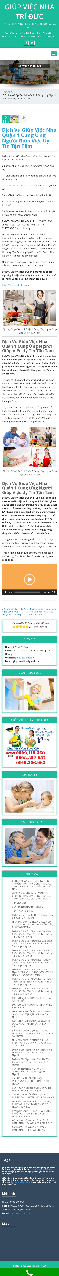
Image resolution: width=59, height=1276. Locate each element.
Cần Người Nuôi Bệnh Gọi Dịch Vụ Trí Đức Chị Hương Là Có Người (31, 1089)
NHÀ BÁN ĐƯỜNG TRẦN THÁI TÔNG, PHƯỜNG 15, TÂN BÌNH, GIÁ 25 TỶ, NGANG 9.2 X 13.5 (31, 1104)
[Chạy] (5, 592)
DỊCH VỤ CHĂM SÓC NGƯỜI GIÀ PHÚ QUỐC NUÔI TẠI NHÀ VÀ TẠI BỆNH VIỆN (31, 1024)
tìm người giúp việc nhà (21, 1182)
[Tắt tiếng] (49, 592)
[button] (29, 579)
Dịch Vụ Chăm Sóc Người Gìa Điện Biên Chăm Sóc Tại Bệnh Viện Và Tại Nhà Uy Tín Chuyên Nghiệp (32, 934)
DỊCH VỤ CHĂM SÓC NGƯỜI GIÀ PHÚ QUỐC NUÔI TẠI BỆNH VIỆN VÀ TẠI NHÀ (31, 1014)
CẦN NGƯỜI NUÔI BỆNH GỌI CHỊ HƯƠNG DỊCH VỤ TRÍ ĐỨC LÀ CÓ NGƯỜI (33, 1096)
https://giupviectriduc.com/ (16, 285)
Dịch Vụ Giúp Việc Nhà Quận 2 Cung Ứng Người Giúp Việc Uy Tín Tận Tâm (27, 613)
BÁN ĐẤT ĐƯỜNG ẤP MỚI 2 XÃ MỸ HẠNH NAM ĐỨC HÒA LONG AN (30, 1128)
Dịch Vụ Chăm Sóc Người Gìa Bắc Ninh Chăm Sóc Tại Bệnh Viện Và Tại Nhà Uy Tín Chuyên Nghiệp (32, 963)
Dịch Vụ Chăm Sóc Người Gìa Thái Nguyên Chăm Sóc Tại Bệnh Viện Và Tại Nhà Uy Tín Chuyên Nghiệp (32, 972)
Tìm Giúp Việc (19, 902)
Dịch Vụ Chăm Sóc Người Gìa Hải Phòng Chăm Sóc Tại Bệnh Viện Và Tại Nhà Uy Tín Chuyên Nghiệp (32, 982)
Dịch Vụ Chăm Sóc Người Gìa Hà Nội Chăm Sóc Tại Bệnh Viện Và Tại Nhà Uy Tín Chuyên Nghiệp (32, 991)
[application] (29, 579)
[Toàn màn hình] (53, 592)
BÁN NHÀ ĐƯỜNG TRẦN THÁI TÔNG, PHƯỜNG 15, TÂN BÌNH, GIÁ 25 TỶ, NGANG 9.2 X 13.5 (31, 1114)
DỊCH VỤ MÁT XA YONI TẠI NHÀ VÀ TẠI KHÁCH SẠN (32, 1006)
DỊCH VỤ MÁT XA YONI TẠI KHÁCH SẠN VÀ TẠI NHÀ (32, 999)
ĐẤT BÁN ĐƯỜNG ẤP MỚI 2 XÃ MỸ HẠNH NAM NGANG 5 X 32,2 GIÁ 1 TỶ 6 (32, 1122)
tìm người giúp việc (39, 1169)
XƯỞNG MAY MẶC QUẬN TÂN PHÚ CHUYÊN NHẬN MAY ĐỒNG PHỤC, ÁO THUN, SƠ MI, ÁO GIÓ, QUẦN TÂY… (31, 896)
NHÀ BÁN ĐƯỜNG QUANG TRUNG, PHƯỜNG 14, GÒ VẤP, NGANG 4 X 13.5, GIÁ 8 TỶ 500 (32, 1043)
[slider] (27, 592)
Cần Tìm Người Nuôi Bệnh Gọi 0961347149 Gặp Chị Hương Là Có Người (29, 1071)
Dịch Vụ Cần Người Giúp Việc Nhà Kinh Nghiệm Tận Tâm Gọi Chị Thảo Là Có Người (32, 1052)
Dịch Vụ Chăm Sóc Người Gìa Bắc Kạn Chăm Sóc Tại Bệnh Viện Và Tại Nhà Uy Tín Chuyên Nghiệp (32, 953)
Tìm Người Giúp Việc (22, 911)
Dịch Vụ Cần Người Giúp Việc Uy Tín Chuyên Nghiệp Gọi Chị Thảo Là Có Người (30, 1062)
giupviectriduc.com (24, 657)
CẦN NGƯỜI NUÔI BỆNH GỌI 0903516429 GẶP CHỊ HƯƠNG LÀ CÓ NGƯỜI (30, 1081)
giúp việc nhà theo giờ (34, 1178)
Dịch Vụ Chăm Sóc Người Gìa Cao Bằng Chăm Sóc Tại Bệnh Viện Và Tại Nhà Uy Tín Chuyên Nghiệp (32, 943)
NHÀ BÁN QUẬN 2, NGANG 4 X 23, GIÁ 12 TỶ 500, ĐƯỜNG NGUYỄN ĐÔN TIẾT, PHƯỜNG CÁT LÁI (32, 924)
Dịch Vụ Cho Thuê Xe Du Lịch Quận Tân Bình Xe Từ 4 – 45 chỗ (32, 916)
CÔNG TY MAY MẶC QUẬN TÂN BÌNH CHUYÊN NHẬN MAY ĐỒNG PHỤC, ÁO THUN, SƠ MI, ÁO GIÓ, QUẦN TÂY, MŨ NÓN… (32, 885)
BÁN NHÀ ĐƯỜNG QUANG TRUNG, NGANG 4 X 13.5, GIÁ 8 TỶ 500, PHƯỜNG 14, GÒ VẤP (32, 1033)
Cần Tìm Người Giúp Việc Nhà (27, 906)
